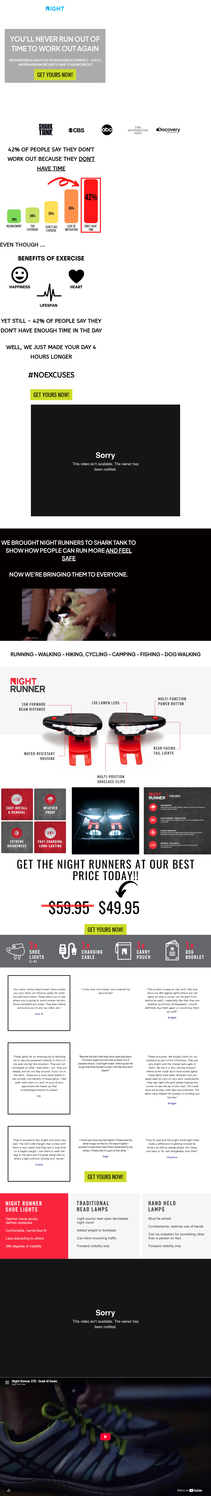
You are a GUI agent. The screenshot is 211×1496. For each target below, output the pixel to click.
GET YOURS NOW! (55, 74)
